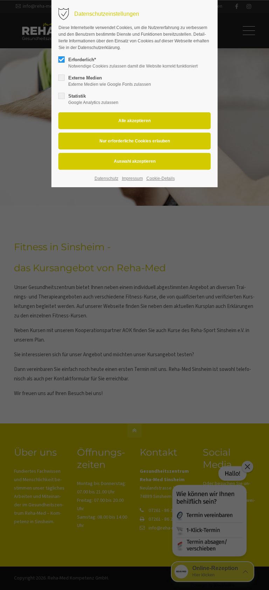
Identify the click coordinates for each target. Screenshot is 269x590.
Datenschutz (106, 178)
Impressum (132, 178)
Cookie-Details (160, 178)
